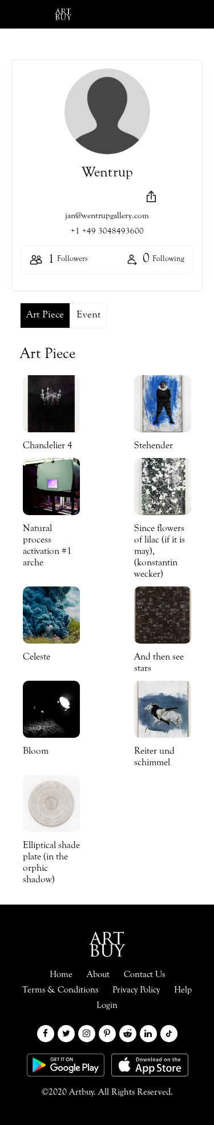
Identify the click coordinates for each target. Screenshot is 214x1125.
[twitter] (66, 1033)
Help (183, 990)
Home (61, 974)
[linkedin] (148, 1033)
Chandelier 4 (47, 446)
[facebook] (45, 1033)
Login (121, 14)
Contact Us (144, 974)
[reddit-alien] (127, 1033)
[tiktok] (168, 1033)
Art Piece (45, 315)
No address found (98, 198)
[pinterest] (107, 1033)
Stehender (153, 446)
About (98, 974)
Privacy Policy (136, 990)
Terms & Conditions (60, 990)
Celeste (36, 657)
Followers (68, 260)
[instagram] (86, 1033)
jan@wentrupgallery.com (107, 216)
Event (88, 315)
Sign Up (177, 14)
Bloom (36, 752)
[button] (151, 196)
